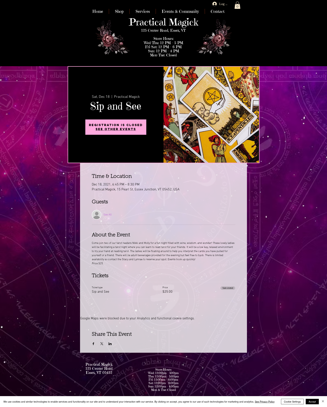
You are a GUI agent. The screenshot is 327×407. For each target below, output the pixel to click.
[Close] (323, 401)
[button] (237, 5)
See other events (116, 129)
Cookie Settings (292, 401)
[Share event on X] (101, 343)
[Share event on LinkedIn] (110, 343)
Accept (312, 401)
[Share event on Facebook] (93, 343)
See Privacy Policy (265, 401)
